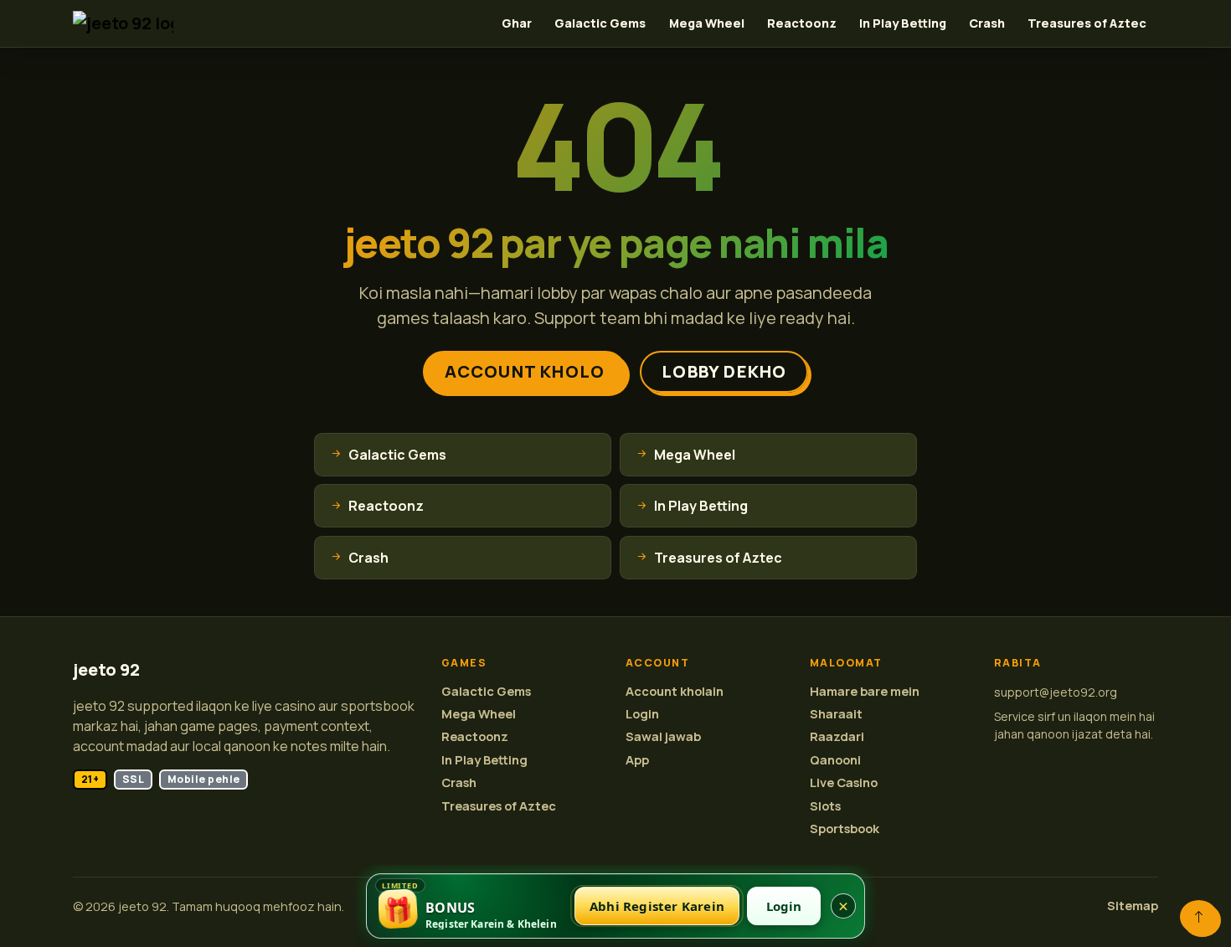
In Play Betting (902, 23)
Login (642, 714)
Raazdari (837, 736)
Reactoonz (802, 23)
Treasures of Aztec (1087, 23)
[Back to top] (1199, 917)
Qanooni (835, 760)
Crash (987, 23)
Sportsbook (844, 828)
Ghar (517, 23)
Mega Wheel (706, 23)
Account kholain (675, 691)
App (637, 760)
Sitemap (1132, 906)
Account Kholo (525, 371)
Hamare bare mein (864, 691)
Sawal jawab (663, 736)
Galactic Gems (600, 23)
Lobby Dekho (724, 371)
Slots (825, 806)
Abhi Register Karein (657, 906)
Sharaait (836, 714)
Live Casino (844, 782)
